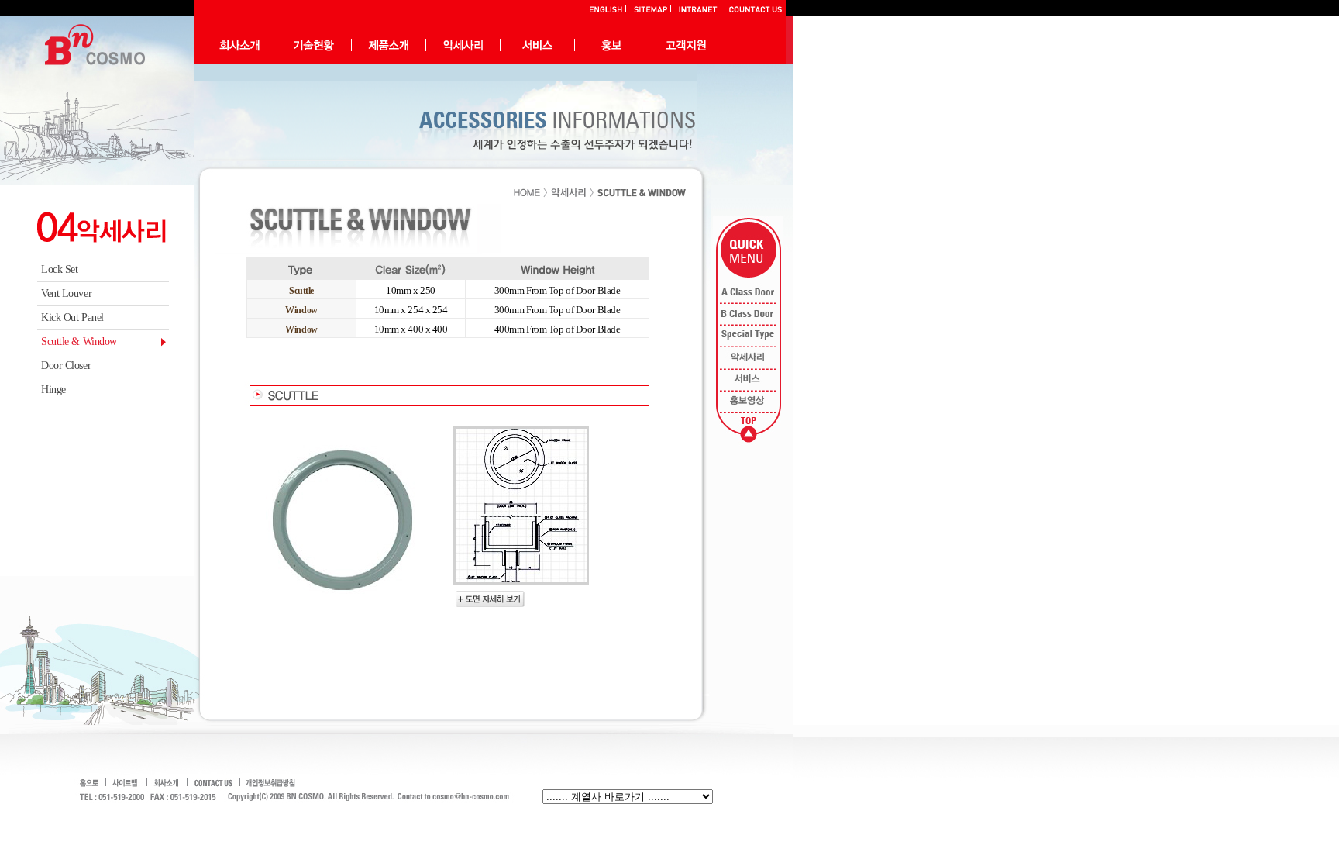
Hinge (53, 389)
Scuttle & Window (79, 341)
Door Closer (66, 365)
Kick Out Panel (72, 317)
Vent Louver (66, 293)
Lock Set (59, 269)
